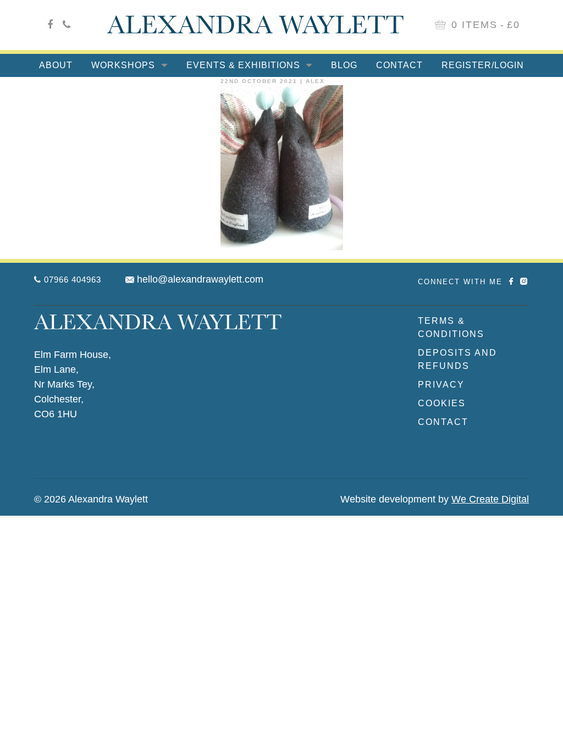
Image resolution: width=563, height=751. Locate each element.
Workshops (124, 65)
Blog (344, 65)
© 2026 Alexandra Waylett (91, 499)
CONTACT (443, 422)
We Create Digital (490, 499)
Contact (399, 65)
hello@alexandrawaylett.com (200, 279)
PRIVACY (441, 384)
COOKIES (442, 403)
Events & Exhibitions (244, 65)
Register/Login (482, 65)
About (56, 65)
